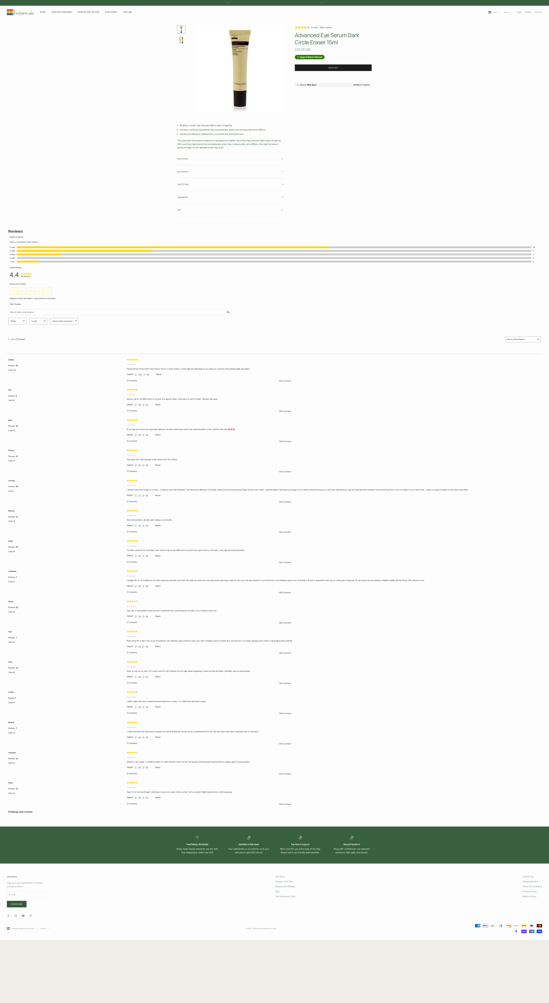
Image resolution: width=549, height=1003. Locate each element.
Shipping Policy (530, 881)
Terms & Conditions (532, 886)
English (506, 12)
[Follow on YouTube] (23, 915)
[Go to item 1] (181, 30)
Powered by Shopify (269, 928)
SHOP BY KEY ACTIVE (88, 12)
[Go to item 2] (181, 40)
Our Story (280, 876)
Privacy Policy (529, 891)
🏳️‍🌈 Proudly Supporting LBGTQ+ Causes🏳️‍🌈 (274, 3)
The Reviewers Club (285, 896)
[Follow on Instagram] (15, 915)
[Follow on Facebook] (8, 915)
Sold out (333, 67)
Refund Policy (529, 896)
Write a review (326, 27)
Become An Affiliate (285, 886)
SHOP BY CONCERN (61, 12)
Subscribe (16, 904)
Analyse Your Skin (284, 881)
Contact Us (528, 876)
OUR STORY (111, 12)
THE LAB (127, 12)
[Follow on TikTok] (30, 915)
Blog (277, 891)
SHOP (43, 12)
